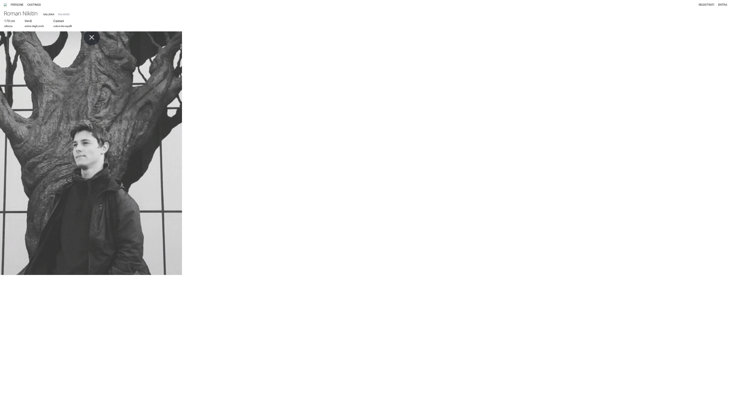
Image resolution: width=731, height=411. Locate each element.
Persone (17, 4)
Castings (34, 4)
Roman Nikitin (21, 13)
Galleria (48, 14)
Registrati (706, 4)
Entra (722, 4)
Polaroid (64, 14)
